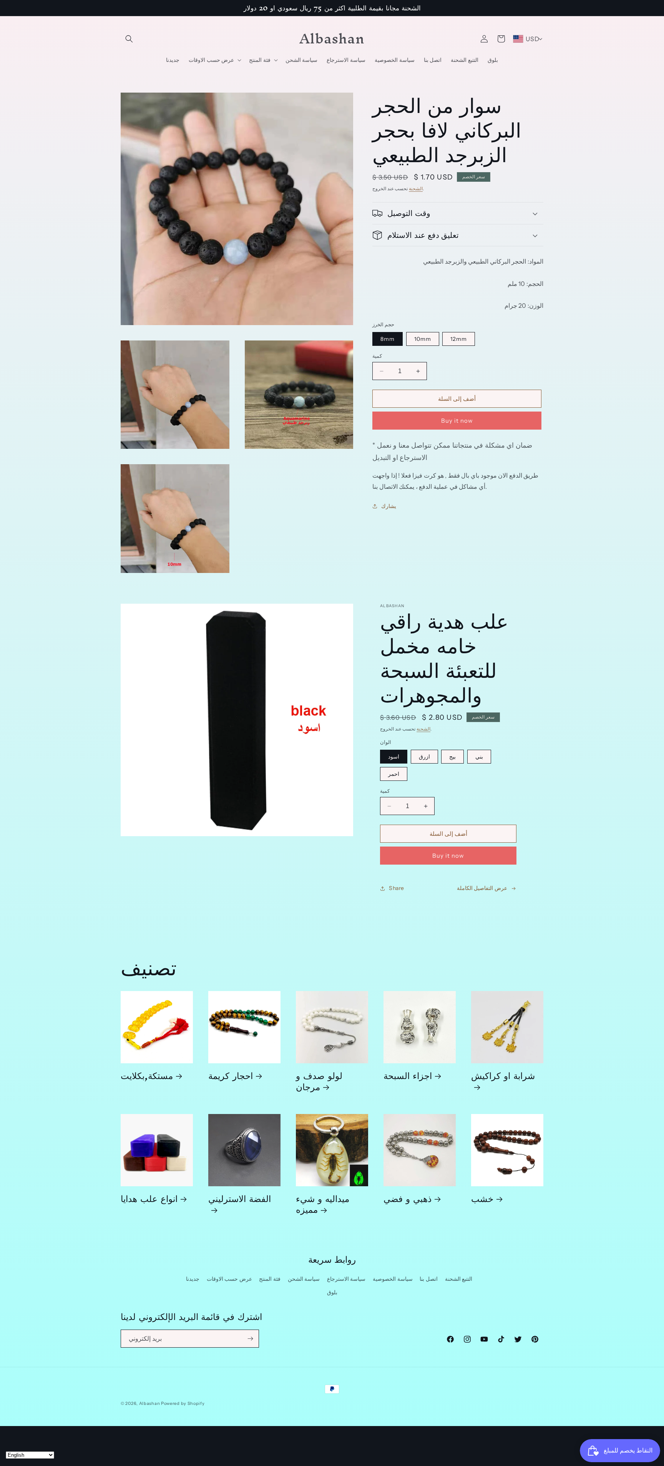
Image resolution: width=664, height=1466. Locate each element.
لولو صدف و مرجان (319, 1081)
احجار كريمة (230, 1075)
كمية (377, 356)
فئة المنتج (270, 1278)
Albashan (149, 1403)
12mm (458, 338)
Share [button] (396, 888)
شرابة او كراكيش (503, 1078)
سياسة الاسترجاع (346, 1278)
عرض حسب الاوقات (229, 1278)
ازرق (424, 756)
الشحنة (416, 188)
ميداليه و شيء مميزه (322, 1204)
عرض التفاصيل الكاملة (482, 888)
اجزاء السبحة (407, 1075)
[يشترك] (250, 1339)
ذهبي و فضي (407, 1198)
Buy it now (457, 420)
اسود (393, 756)
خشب (482, 1198)
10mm (422, 338)
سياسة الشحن (304, 1278)
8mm (387, 338)
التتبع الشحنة (459, 1278)
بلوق (332, 1292)
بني (479, 756)
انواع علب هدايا (149, 1198)
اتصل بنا (429, 1278)
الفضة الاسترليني (239, 1201)
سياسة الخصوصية (393, 1278)
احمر (393, 773)
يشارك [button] (388, 506)
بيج (452, 756)
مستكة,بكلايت (147, 1075)
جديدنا (192, 1278)
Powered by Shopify (183, 1403)
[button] (129, 38)
